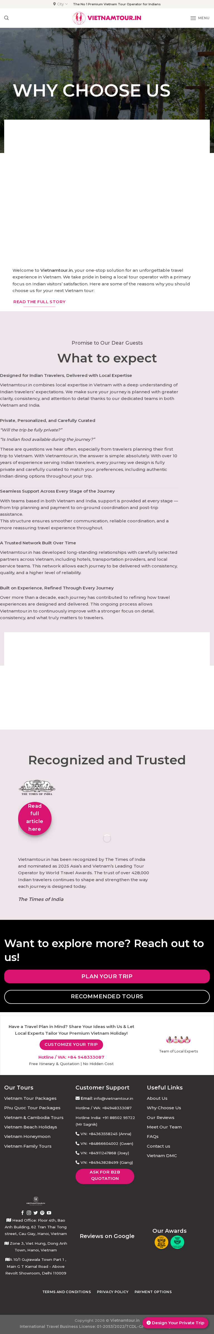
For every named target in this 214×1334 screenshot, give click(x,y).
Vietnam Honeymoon (27, 1136)
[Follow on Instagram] (29, 1213)
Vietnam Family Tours (28, 1146)
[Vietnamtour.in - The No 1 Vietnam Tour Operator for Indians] (107, 18)
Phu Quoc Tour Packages (32, 1107)
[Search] (6, 18)
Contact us (158, 1146)
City (60, 4)
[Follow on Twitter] (35, 1213)
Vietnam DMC (162, 1155)
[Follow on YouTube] (49, 1213)
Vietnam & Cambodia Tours (34, 1117)
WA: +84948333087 (112, 1108)
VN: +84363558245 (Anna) (106, 1134)
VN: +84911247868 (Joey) (105, 1153)
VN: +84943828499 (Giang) (107, 1162)
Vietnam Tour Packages (30, 1098)
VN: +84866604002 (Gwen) (107, 1143)
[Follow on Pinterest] (42, 1213)
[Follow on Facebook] (22, 1213)
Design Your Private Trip (177, 1322)
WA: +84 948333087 (81, 1057)
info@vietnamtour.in (113, 1098)
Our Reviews (160, 1117)
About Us (157, 1098)
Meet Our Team (164, 1127)
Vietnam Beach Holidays (30, 1127)
